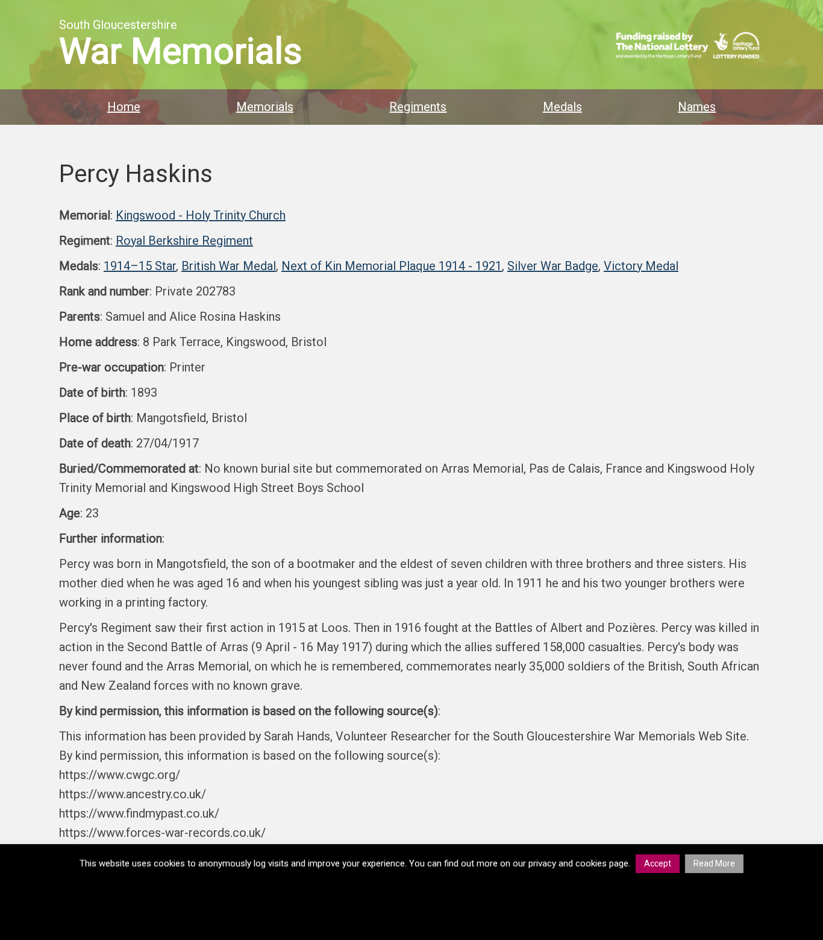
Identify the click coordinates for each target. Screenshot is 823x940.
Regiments (417, 106)
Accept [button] (657, 863)
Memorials (264, 106)
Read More (714, 863)
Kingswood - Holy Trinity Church (201, 215)
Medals (562, 106)
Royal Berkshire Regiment (184, 240)
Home (123, 106)
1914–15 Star (140, 266)
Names (697, 106)
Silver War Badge (552, 266)
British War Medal (228, 266)
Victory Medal (641, 266)
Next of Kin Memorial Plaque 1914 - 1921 (391, 266)
